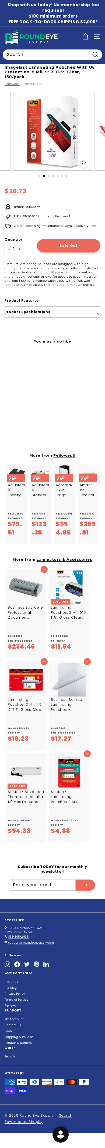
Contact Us (13, 1025)
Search (10, 1056)
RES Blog (11, 988)
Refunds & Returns (18, 1043)
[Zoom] (84, 163)
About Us (11, 982)
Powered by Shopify (24, 1121)
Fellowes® (12, 84)
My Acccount (14, 1019)
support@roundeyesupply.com (31, 943)
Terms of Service (17, 1000)
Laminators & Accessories (64, 559)
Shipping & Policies (19, 1037)
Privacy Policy (15, 994)
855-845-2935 (18, 937)
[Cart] (85, 37)
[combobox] (52, 54)
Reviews (10, 1006)
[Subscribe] (85, 885)
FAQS (8, 1031)
